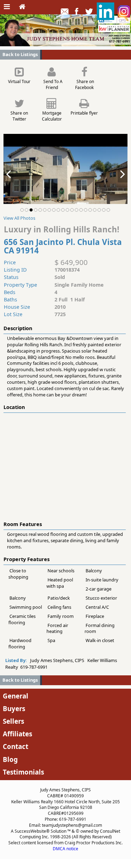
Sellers (13, 721)
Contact (15, 746)
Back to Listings (20, 54)
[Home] (22, 7)
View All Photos (19, 218)
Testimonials (23, 772)
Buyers (14, 708)
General (15, 695)
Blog (10, 759)
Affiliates (17, 733)
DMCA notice (65, 849)
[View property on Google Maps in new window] (64, 465)
